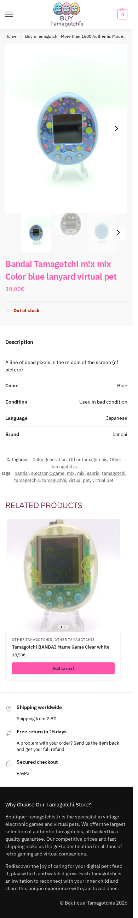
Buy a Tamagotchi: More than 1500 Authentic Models (75, 36)
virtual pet (79, 480)
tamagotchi (113, 473)
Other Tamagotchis (32, 639)
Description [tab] (19, 342)
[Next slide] (116, 128)
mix (81, 473)
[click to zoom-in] (69, 128)
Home (11, 36)
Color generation (50, 460)
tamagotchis (27, 480)
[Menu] (16, 14)
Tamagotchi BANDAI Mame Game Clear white (60, 647)
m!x (71, 473)
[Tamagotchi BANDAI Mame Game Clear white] (63, 575)
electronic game (47, 473)
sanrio (93, 473)
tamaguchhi (54, 480)
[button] (121, 14)
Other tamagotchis (88, 460)
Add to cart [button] (63, 668)
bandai (22, 473)
